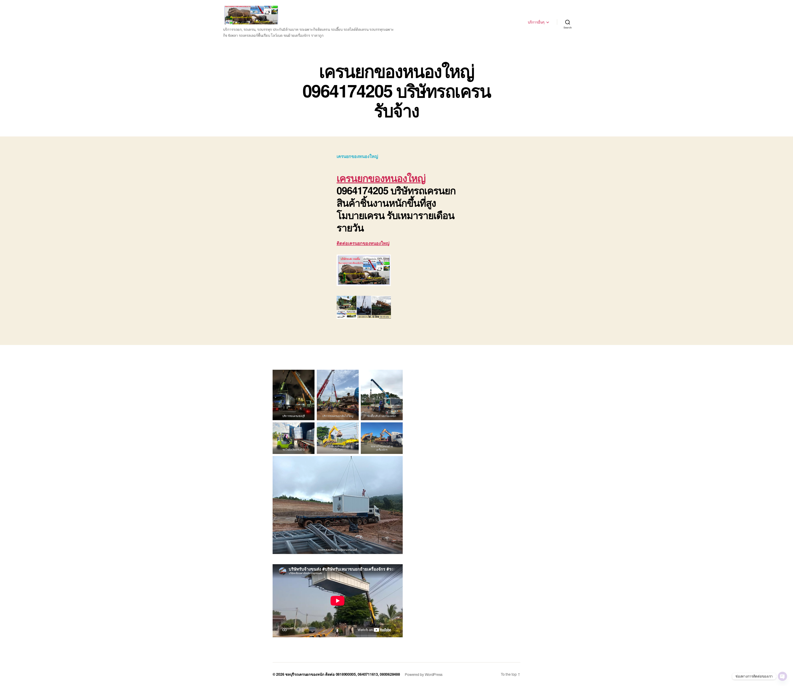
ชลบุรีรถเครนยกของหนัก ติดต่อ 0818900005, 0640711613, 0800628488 (342, 674)
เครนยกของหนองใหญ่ (381, 178)
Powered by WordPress (424, 674)
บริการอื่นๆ (536, 22)
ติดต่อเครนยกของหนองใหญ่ (363, 243)
